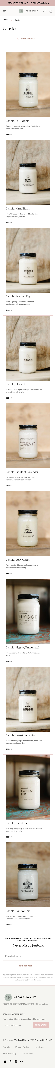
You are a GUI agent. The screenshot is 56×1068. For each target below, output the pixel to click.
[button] (4, 11)
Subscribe (41, 1022)
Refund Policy (9, 1053)
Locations (39, 1047)
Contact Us (27, 1053)
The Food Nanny (21, 1036)
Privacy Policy (22, 1047)
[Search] (42, 11)
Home (5, 20)
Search (6, 1047)
